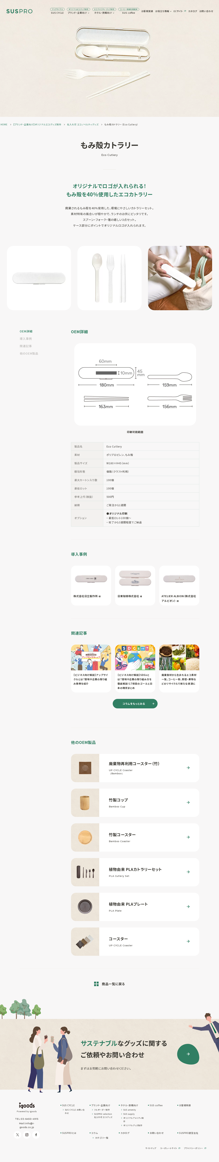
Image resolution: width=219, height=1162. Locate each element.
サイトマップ (150, 1148)
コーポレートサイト (168, 1148)
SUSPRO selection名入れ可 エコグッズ (103, 1115)
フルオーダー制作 (102, 1109)
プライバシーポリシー (193, 1148)
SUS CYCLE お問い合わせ (75, 1111)
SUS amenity (129, 1109)
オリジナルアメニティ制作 (133, 1119)
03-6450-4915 (29, 1118)
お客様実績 (147, 11)
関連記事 (26, 346)
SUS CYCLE (57, 11)
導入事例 (26, 338)
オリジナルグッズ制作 (132, 1125)
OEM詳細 (26, 331)
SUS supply (129, 1113)
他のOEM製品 (29, 353)
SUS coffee (128, 11)
